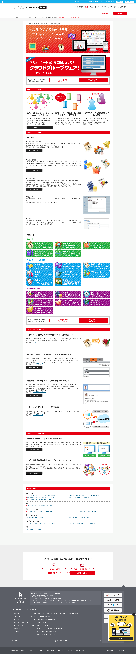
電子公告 (81, 650)
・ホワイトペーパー (18, 625)
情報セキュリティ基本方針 (27, 650)
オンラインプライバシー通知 (65, 650)
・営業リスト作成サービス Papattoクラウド (43, 631)
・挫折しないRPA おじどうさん (39, 625)
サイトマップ (38, 650)
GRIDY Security (38, 415)
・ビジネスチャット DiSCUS (38, 622)
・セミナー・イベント (18, 628)
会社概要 (76, 650)
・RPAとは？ (16, 619)
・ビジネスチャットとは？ (20, 622)
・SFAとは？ (16, 616)
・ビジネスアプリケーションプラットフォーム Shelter (46, 628)
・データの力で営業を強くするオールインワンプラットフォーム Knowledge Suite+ (54, 613)
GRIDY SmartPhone (39, 364)
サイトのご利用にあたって (50, 650)
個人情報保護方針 (15, 650)
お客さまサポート (64, 641)
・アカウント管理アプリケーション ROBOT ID (43, 634)
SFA (34, 342)
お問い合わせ (18, 641)
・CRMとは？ (16, 613)
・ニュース (15, 631)
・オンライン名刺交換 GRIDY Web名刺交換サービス (45, 619)
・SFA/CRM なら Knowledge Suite (40, 616)
